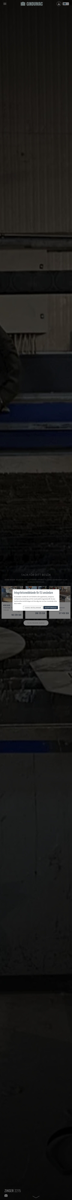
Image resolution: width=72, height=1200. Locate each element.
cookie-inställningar (33, 608)
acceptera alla (50, 608)
